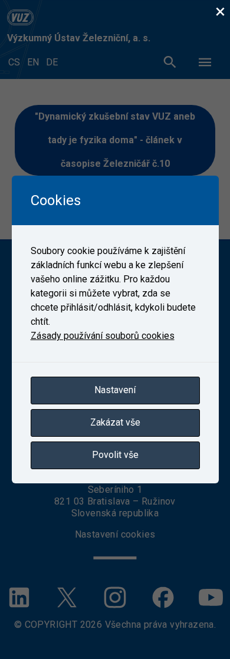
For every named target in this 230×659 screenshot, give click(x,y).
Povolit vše (115, 454)
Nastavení (115, 390)
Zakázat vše (115, 422)
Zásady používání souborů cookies (103, 335)
